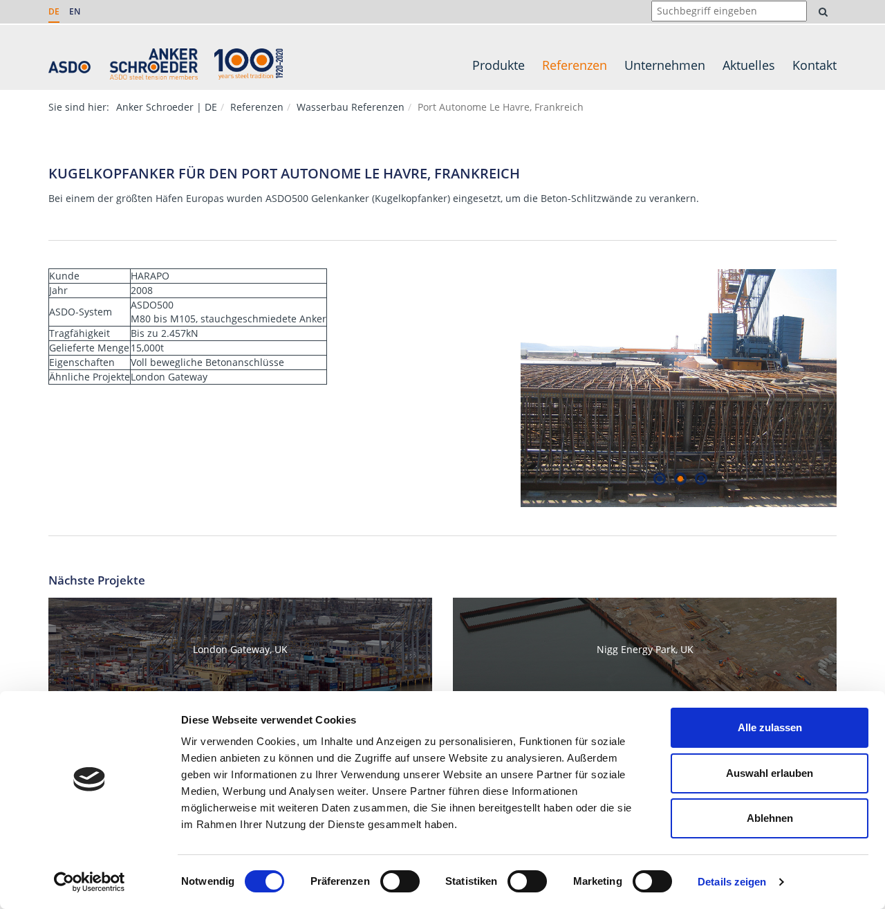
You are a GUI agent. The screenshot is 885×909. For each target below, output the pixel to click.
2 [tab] (680, 478)
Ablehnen (770, 818)
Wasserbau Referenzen (350, 106)
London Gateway (169, 376)
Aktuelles (749, 65)
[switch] (400, 881)
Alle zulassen (770, 727)
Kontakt (814, 65)
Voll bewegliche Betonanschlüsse (207, 362)
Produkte (498, 65)
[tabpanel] (679, 388)
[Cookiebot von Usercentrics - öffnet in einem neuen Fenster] (89, 882)
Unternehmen (664, 65)
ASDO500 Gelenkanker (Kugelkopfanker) (358, 198)
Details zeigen (732, 882)
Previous (510, 388)
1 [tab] (659, 478)
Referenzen (574, 65)
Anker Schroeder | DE (166, 106)
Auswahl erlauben (769, 773)
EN (74, 11)
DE (53, 11)
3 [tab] (700, 478)
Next (847, 388)
